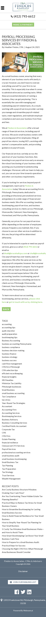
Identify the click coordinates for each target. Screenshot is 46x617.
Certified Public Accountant (14, 426)
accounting (7, 324)
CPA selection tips (10, 370)
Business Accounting (11, 340)
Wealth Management (11, 478)
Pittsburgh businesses (11, 386)
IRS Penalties (7, 380)
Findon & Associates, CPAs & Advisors (23, 561)
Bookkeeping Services (11, 416)
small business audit (10, 455)
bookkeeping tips (9, 337)
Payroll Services (9, 449)
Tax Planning (7, 465)
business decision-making (13, 350)
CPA (4, 432)
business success (9, 360)
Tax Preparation (9, 469)
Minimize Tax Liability (11, 383)
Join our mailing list (24, 582)
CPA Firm (6, 436)
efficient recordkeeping (12, 373)
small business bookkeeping (14, 459)
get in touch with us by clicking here (25, 302)
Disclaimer (23, 571)
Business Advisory (10, 419)
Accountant (7, 406)
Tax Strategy (7, 472)
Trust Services (8, 475)
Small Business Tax (10, 462)
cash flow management (12, 363)
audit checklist (8, 331)
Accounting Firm (9, 409)
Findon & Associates (17, 128)
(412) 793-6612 (24, 16)
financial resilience (10, 442)
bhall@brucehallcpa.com (15, 253)
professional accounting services (16, 452)
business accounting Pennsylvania (16, 344)
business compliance (11, 347)
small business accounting (13, 393)
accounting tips (8, 327)
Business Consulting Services (14, 422)
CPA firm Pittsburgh (11, 367)
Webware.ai (28, 610)
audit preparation (9, 334)
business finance (9, 353)
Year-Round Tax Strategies (13, 403)
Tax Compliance (9, 396)
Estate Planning (8, 439)
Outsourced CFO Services (13, 445)
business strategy (9, 357)
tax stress (6, 399)
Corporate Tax (8, 429)
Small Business (8, 390)
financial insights (9, 376)
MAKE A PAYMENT (23, 24)
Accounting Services (11, 413)
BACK (6, 309)
